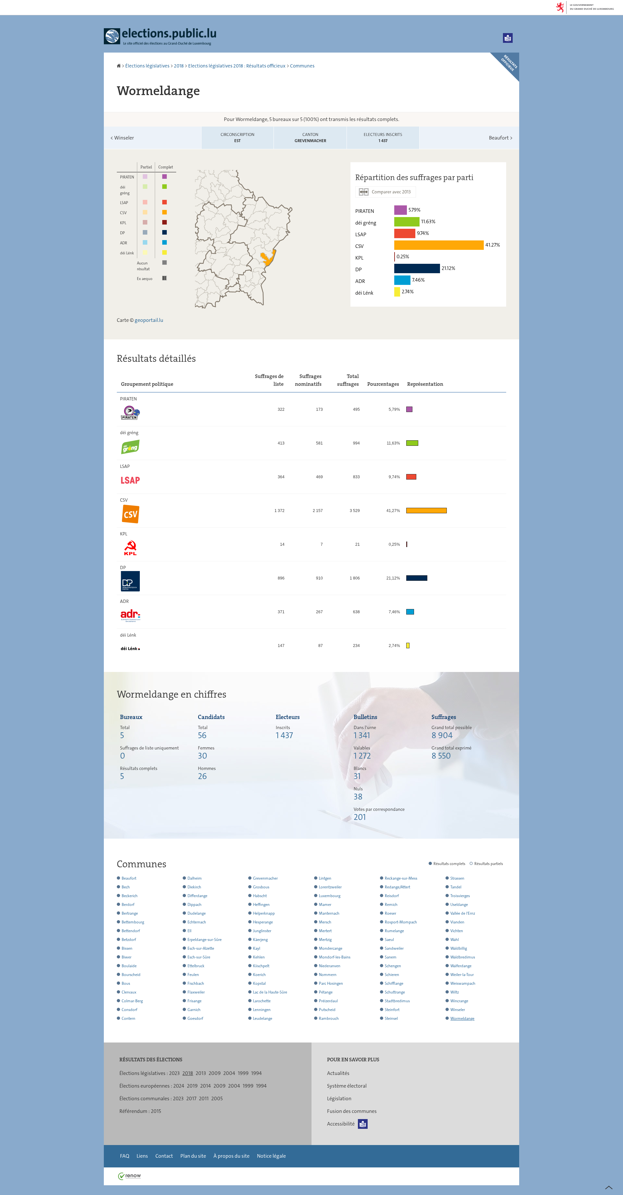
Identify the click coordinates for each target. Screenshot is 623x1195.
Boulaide (129, 966)
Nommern (327, 974)
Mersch (325, 922)
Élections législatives (147, 66)
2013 (201, 1073)
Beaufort (501, 137)
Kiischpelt (261, 966)
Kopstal (259, 983)
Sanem (391, 957)
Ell (189, 930)
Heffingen (261, 904)
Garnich (194, 1009)
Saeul (389, 939)
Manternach (329, 913)
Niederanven (329, 966)
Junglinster (262, 930)
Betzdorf (129, 939)
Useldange (459, 904)
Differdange (197, 895)
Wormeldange (462, 1018)
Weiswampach (462, 983)
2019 (192, 1085)
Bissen (127, 948)
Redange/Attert (397, 887)
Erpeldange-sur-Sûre (205, 939)
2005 (217, 1098)
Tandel (455, 887)
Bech (126, 887)
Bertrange (130, 913)
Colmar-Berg (132, 1001)
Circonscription (237, 138)
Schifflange (394, 983)
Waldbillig (458, 948)
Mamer (325, 904)
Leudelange (262, 1018)
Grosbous (261, 887)
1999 (243, 1073)
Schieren (392, 974)
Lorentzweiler (330, 887)
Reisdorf (392, 895)
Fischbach (196, 983)
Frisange (195, 1001)
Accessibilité (341, 1123)
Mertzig (325, 939)
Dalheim (195, 878)
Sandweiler (394, 948)
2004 (229, 1073)
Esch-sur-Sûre (199, 957)
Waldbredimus (462, 957)
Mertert (325, 930)
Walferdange (460, 966)
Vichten (456, 930)
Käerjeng (260, 939)
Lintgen (325, 878)
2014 (205, 1085)
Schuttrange (395, 992)
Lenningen (262, 1009)
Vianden (457, 922)
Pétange (326, 992)
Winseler (122, 137)
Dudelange (197, 913)
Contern (128, 1018)
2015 (156, 1111)
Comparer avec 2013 (391, 192)
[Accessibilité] (507, 38)
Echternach (197, 922)
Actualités (338, 1073)
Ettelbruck (196, 966)
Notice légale (271, 1155)
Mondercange (330, 948)
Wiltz (454, 992)
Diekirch (194, 887)
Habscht (260, 895)
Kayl (256, 948)
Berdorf (128, 904)
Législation (339, 1098)
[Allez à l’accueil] (119, 66)
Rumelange (394, 930)
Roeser (390, 913)
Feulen (193, 974)
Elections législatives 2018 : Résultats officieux (237, 66)
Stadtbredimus (397, 1001)
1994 (256, 1073)
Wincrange (459, 1001)
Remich (391, 904)
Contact (164, 1155)
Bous (126, 983)
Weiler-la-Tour (462, 974)
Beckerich (130, 895)
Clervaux (129, 992)
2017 (191, 1098)
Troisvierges (460, 895)
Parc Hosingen (331, 983)
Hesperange (263, 922)
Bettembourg (133, 922)
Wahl (454, 939)
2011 (204, 1098)
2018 (179, 66)
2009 (215, 1073)
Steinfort (392, 1009)
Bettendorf (131, 930)
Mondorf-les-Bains (334, 957)
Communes (302, 66)
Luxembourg (329, 895)
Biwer (126, 957)
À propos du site (232, 1155)
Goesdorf (195, 1018)
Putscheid (327, 1009)
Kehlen (259, 957)
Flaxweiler (196, 992)
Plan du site (193, 1155)
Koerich (259, 974)
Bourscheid (131, 974)
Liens (142, 1155)
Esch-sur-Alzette (201, 948)
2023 (174, 1073)
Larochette (262, 1001)
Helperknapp (264, 913)
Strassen (457, 878)
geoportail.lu (149, 320)
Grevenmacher (265, 878)
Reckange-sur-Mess (401, 878)
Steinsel (391, 1018)
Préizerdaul (328, 1001)
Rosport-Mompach (401, 922)
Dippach (195, 904)
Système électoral (347, 1085)
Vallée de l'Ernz (462, 913)
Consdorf (129, 1009)
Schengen (393, 966)
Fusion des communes (352, 1111)
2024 (178, 1085)
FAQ (124, 1155)
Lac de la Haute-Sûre (270, 992)
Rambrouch (329, 1018)
